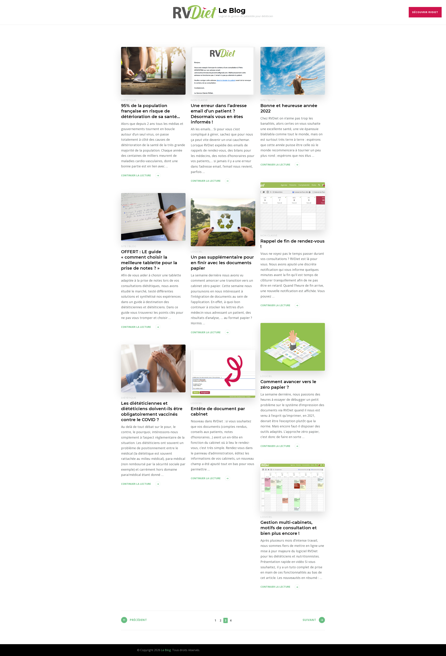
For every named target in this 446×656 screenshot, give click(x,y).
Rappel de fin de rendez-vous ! (292, 244)
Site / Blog (268, 100)
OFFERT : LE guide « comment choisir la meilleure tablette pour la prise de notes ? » (149, 259)
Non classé (199, 100)
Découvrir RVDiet (425, 12)
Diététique (128, 100)
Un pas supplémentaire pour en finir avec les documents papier (222, 262)
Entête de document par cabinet (218, 411)
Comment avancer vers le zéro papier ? (288, 384)
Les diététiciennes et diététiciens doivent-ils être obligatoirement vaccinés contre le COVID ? (151, 411)
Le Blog (232, 10)
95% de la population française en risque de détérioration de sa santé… (150, 111)
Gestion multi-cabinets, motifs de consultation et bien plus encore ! (288, 528)
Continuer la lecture (136, 175)
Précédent (138, 620)
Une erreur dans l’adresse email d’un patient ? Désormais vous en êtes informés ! (219, 113)
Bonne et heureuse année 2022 (288, 108)
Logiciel (197, 251)
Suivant (309, 620)
